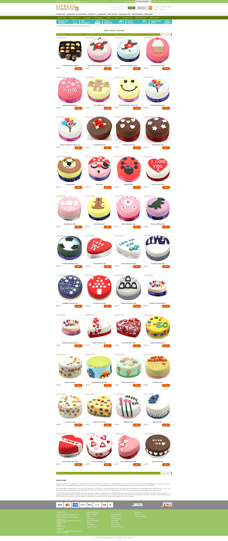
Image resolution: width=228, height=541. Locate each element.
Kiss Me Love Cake (157, 461)
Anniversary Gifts (81, 14)
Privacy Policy (90, 518)
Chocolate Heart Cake (128, 145)
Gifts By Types (154, 18)
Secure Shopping (116, 514)
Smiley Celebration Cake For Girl (128, 105)
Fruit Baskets (87, 18)
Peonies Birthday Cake (128, 382)
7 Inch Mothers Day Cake (128, 263)
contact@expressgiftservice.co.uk (70, 514)
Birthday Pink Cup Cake (158, 65)
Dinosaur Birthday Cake (158, 224)
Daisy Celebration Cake (128, 224)
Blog (164, 1)
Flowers (109, 18)
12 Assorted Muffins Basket (70, 65)
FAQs (88, 516)
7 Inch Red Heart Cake (99, 263)
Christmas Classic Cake (157, 263)
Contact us (169, 1)
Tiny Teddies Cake (99, 105)
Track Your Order (116, 524)
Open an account (91, 526)
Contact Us (60, 528)
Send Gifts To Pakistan (117, 526)
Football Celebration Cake (70, 263)
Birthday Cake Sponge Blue (158, 303)
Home (155, 1)
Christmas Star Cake (99, 303)
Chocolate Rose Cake (99, 145)
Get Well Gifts (91, 14)
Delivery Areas (115, 522)
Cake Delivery (90, 524)
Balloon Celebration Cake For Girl (70, 145)
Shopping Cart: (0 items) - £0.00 (162, 6)
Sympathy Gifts (101, 14)
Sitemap (89, 522)
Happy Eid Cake (128, 422)
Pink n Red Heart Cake (99, 461)
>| (62, 34)
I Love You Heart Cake (157, 184)
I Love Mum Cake (70, 422)
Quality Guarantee (116, 518)
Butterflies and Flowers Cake (128, 65)
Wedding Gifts (148, 14)
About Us (137, 514)
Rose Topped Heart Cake (128, 461)
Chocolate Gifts (126, 18)
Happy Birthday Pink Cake (70, 105)
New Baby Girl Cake (70, 224)
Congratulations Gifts (124, 14)
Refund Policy (115, 516)
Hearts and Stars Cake (99, 343)
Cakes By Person (76, 26)
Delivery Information (92, 514)
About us (160, 1)
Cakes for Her (86, 26)
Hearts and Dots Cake (99, 422)
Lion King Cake (70, 184)
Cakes (116, 18)
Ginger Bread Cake (99, 224)
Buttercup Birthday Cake (157, 343)
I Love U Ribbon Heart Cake (70, 461)
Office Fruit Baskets (137, 14)
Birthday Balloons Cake (157, 105)
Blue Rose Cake (157, 422)
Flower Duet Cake (70, 382)
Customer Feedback (141, 516)
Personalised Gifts (140, 18)
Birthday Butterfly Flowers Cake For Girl (99, 65)
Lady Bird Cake (128, 184)
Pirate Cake (99, 184)
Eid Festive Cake (157, 382)
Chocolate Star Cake (158, 145)
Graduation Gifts (60, 14)
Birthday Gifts (71, 14)
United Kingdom (62, 26)
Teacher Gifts (61, 18)
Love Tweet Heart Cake (128, 343)
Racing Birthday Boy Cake (99, 382)
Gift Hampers (99, 18)
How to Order (114, 520)
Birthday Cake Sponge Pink (70, 343)
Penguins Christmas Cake (128, 303)
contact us (86, 1)
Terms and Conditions (93, 520)
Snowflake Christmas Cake (70, 303)
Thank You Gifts (112, 14)
